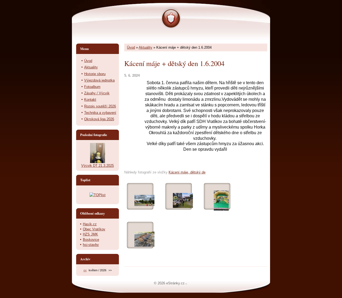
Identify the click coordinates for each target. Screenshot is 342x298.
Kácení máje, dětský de (187, 172)
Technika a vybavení (100, 113)
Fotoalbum (92, 87)
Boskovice (91, 240)
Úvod (131, 47)
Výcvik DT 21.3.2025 (97, 166)
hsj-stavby (91, 245)
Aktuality (145, 47)
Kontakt (90, 100)
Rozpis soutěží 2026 (100, 106)
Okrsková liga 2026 (99, 119)
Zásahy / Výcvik (97, 93)
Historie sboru (95, 74)
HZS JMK (90, 234)
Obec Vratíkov (94, 229)
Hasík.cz (90, 224)
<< (85, 270)
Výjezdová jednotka (99, 80)
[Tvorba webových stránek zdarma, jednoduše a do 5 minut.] (186, 283)
